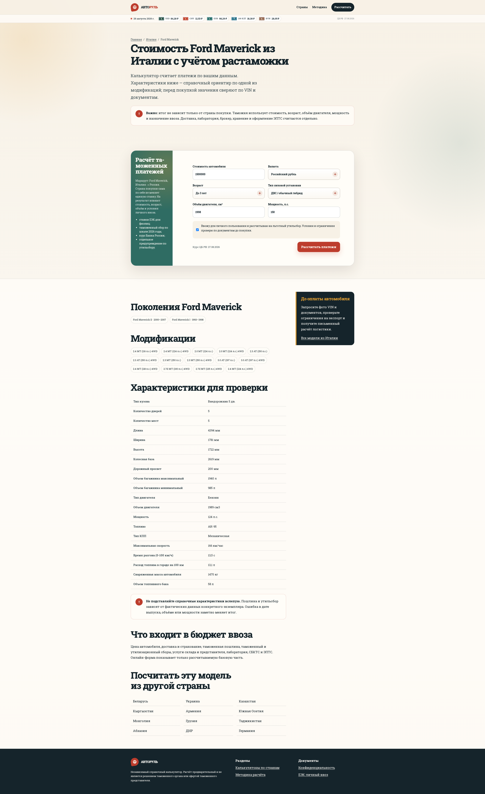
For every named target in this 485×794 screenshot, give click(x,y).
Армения (193, 711)
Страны (302, 7)
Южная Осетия (251, 711)
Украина (193, 701)
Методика (319, 7)
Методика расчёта (250, 774)
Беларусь (140, 701)
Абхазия (140, 731)
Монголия (141, 721)
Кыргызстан (143, 711)
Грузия (191, 721)
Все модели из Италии (319, 338)
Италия (151, 39)
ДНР (189, 731)
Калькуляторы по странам (257, 767)
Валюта (282, 170)
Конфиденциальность (316, 767)
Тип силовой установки (285, 189)
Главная (136, 39)
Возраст (200, 189)
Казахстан (247, 701)
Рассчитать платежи (318, 247)
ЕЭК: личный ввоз (313, 774)
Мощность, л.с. (278, 204)
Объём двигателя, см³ (208, 204)
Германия (247, 731)
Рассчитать (342, 7)
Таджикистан (250, 721)
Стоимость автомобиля (209, 166)
